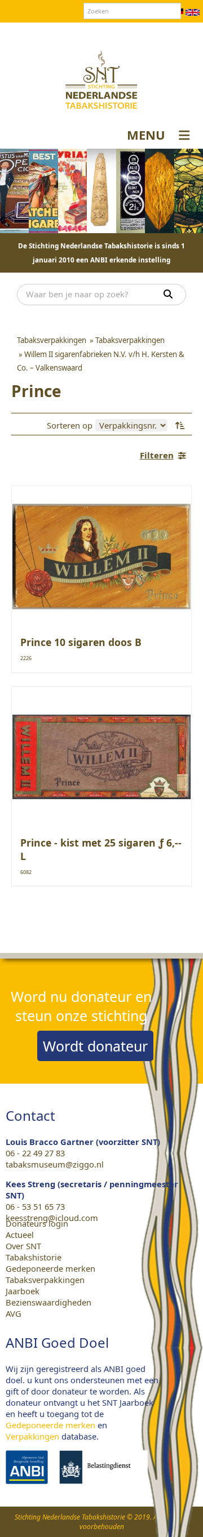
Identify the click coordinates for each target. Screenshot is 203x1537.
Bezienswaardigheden (48, 1302)
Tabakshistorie (33, 1257)
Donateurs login (133, 33)
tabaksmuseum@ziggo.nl (55, 1164)
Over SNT (37, 33)
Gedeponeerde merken (50, 1268)
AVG (13, 1313)
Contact (78, 33)
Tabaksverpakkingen (45, 1279)
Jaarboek (22, 1291)
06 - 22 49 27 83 (35, 1153)
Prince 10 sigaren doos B (81, 642)
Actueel (20, 1234)
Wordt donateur (95, 1045)
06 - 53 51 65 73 (35, 1206)
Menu (146, 134)
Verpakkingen (32, 1436)
